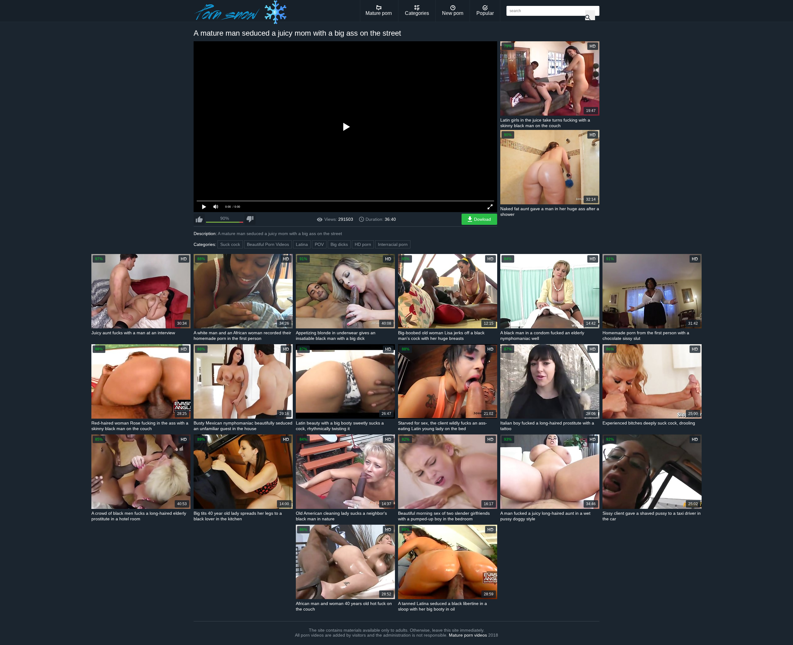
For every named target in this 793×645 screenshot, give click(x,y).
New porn (452, 13)
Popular (485, 13)
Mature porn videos (468, 635)
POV (319, 244)
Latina (302, 244)
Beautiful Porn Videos (268, 244)
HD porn (363, 244)
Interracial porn (393, 244)
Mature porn (379, 13)
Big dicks (339, 244)
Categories (417, 13)
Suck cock (230, 244)
